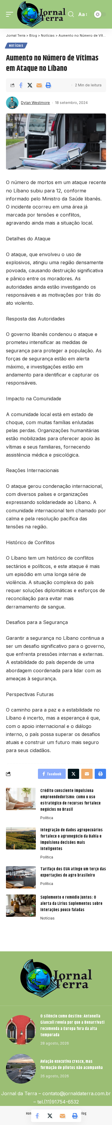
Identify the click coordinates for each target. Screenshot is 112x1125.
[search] (71, 14)
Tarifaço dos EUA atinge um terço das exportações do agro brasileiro (73, 872)
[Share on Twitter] (30, 85)
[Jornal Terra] (41, 14)
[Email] (39, 85)
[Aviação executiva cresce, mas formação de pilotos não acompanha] (21, 1069)
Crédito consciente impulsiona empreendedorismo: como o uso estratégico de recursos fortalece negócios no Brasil (70, 800)
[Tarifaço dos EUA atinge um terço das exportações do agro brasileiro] (21, 877)
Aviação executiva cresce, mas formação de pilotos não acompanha (71, 1064)
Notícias (16, 45)
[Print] (48, 85)
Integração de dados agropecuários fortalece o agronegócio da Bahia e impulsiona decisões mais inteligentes (71, 839)
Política (46, 818)
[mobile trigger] (11, 14)
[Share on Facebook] (20, 85)
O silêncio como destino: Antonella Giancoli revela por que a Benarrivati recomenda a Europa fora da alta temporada (72, 1025)
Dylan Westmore (35, 102)
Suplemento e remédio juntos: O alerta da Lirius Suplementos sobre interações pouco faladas (71, 903)
